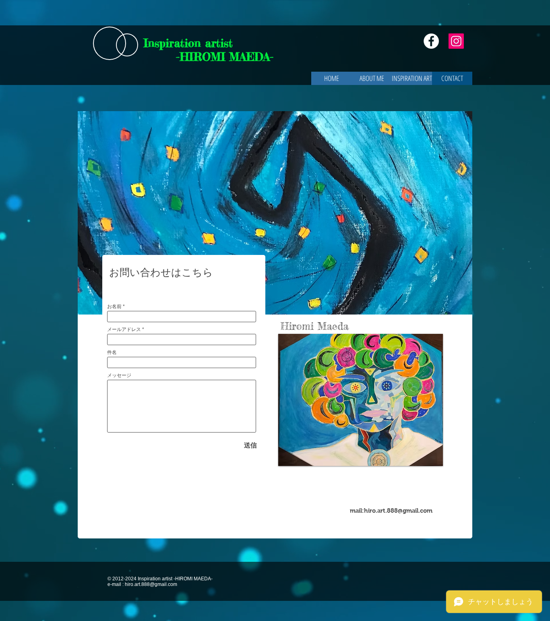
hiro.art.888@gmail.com (398, 510)
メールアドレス (124, 329)
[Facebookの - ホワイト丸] (431, 41)
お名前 (114, 306)
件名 (112, 352)
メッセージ (119, 375)
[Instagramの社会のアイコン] (456, 41)
